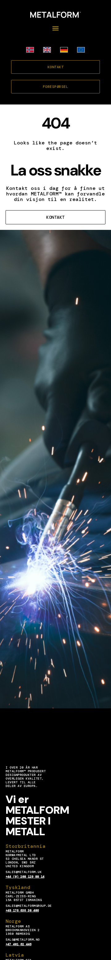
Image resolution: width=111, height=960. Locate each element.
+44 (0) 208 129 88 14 (25, 877)
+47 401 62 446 (18, 944)
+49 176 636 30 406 (22, 910)
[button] (56, 28)
